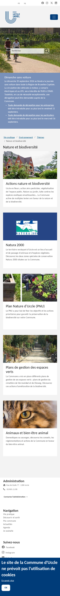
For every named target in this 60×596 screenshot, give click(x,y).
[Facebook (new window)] (42, 3)
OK (5, 588)
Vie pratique (9, 137)
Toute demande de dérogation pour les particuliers (31, 115)
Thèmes (40, 137)
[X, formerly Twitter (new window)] (51, 3)
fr (19, 3)
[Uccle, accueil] (12, 17)
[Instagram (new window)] (47, 3)
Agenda (7, 528)
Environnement (26, 137)
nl (25, 3)
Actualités (8, 524)
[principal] (54, 17)
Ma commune (10, 521)
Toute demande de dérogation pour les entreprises (31, 105)
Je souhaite (9, 531)
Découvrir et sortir (12, 518)
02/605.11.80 (12, 489)
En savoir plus (8, 581)
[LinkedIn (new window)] (56, 3)
